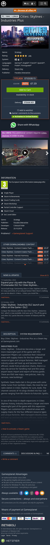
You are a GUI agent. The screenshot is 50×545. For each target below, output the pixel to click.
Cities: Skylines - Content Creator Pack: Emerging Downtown (25, 248)
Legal (3, 535)
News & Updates (11, 275)
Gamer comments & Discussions (26, 113)
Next (47, 152)
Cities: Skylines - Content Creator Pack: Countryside (22, 252)
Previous (3, 152)
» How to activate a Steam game (15, 429)
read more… (6, 423)
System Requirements (31, 334)
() (27, 3)
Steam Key (19, 69)
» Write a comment (9, 459)
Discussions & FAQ (31, 453)
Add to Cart (25, 89)
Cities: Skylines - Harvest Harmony (15, 255)
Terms (8, 535)
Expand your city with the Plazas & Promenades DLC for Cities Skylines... (19, 284)
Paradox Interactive (22, 73)
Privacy (14, 535)
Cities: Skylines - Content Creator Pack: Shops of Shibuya (24, 259)
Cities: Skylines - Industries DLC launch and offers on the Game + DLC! (22, 306)
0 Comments (44, 297)
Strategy (18, 52)
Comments (10, 453)
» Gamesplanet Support (22, 233)
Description (9, 334)
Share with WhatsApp (27, 124)
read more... (5, 297)
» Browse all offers (25, 10)
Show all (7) (44, 275)
